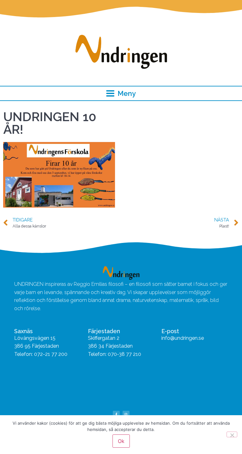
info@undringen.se (182, 338)
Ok (121, 441)
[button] (121, 93)
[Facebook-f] (116, 414)
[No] (232, 434)
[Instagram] (126, 414)
